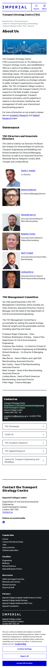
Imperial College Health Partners (15, 600)
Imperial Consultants (10, 606)
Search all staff (8, 587)
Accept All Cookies (24, 663)
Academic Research (19, 115)
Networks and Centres (11, 582)
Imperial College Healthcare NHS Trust (17, 603)
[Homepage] (17, 7)
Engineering (7, 560)
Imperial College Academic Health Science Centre (21, 598)
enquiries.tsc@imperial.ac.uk (15, 416)
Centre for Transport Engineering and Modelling (19, 24)
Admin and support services (13, 579)
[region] (24, 646)
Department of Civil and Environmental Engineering (24, 405)
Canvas (5, 539)
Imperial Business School (12, 569)
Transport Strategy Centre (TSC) (21, 14)
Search (36, 9)
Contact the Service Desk (12, 542)
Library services (8, 547)
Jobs (4, 545)
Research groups (21, 21)
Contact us (7, 512)
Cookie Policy (20, 644)
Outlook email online (10, 550)
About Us (31, 26)
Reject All (24, 656)
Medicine (6, 563)
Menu (44, 9)
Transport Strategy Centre (14, 403)
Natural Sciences (9, 566)
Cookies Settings (24, 649)
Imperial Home (7, 21)
